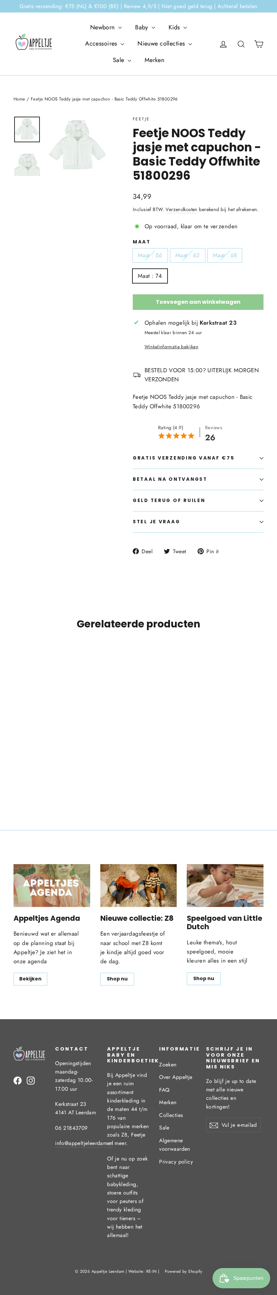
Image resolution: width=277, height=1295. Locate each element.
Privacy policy (176, 1162)
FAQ (164, 1090)
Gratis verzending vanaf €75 (183, 458)
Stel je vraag (156, 522)
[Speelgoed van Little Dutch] (225, 885)
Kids (175, 27)
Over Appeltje (176, 1077)
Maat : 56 (150, 255)
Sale (119, 60)
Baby (142, 27)
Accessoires (102, 43)
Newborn (103, 27)
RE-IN (151, 1271)
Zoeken (168, 1064)
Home (19, 99)
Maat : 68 (225, 255)
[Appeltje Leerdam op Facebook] (18, 1080)
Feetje (141, 119)
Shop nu (117, 978)
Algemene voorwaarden (174, 1145)
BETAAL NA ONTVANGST (170, 479)
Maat (142, 242)
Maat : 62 (187, 255)
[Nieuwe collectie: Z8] (138, 885)
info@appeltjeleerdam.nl (84, 1143)
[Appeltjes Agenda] (52, 885)
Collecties (171, 1115)
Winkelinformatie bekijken (172, 346)
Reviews (213, 427)
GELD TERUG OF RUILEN (169, 500)
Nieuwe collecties (162, 43)
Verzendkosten (182, 209)
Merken (155, 60)
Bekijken (30, 978)
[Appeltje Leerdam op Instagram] (31, 1080)
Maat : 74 (150, 276)
